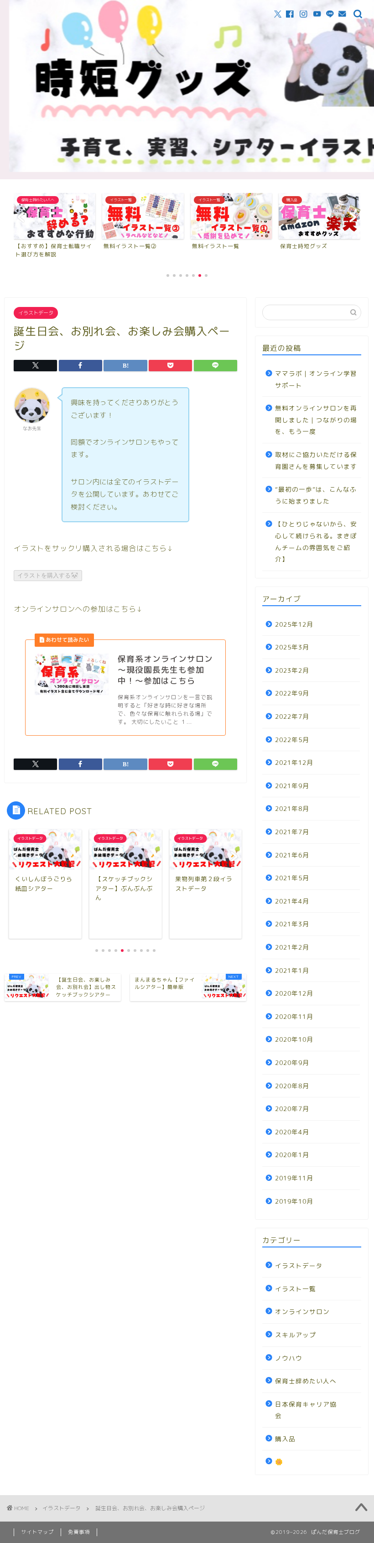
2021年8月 (292, 808)
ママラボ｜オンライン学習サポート (316, 379)
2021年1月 (292, 970)
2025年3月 (292, 647)
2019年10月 (294, 1201)
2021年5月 (292, 877)
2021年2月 (292, 947)
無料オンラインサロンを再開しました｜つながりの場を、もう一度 (316, 420)
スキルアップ (295, 1334)
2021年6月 (292, 855)
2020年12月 (294, 993)
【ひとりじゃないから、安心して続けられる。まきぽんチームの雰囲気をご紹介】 (316, 541)
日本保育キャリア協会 (306, 1410)
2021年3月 (292, 924)
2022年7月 (292, 716)
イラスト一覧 (295, 1288)
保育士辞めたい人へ (306, 1381)
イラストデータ (35, 313)
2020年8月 (292, 1085)
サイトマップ (37, 1532)
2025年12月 (294, 624)
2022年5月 (292, 739)
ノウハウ (288, 1358)
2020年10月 (294, 1039)
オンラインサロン (302, 1311)
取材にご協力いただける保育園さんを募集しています (316, 460)
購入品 (285, 1438)
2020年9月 (292, 1062)
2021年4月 (292, 901)
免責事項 (79, 1532)
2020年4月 (292, 1131)
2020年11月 (294, 1016)
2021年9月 (292, 785)
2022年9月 (292, 693)
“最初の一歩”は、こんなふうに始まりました (316, 495)
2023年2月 (292, 670)
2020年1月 (292, 1154)
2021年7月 (292, 831)
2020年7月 (292, 1108)
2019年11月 (294, 1178)
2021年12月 (294, 762)
